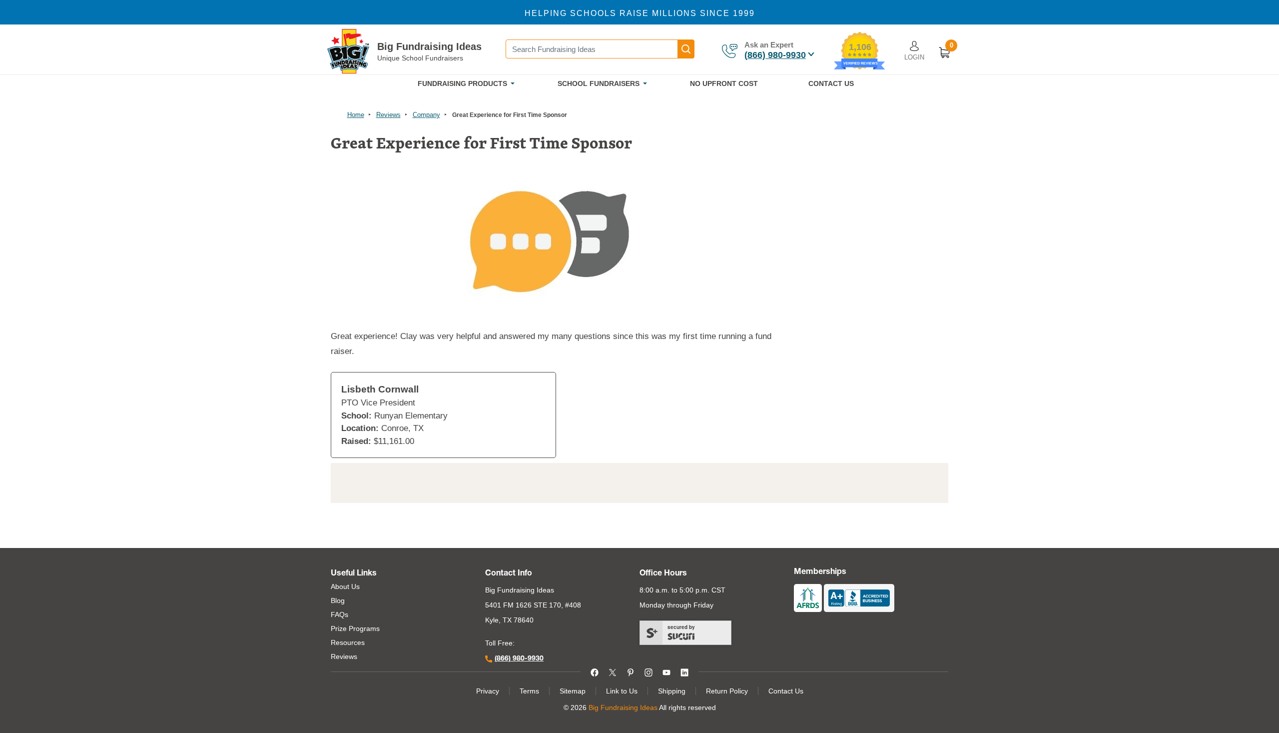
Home (355, 114)
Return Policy (727, 691)
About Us (345, 586)
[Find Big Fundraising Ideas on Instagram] (648, 672)
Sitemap (573, 691)
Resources (348, 642)
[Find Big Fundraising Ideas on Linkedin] (684, 672)
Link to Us (622, 691)
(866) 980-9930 (775, 55)
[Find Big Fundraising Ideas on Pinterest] (631, 672)
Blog (338, 600)
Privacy (487, 691)
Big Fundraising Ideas (429, 46)
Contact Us (785, 691)
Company (426, 114)
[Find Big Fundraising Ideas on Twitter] (613, 672)
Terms (529, 691)
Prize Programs (355, 628)
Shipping (671, 691)
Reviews (388, 114)
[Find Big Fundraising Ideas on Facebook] (595, 672)
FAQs (339, 614)
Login (914, 57)
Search (685, 49)
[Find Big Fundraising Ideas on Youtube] (666, 672)
